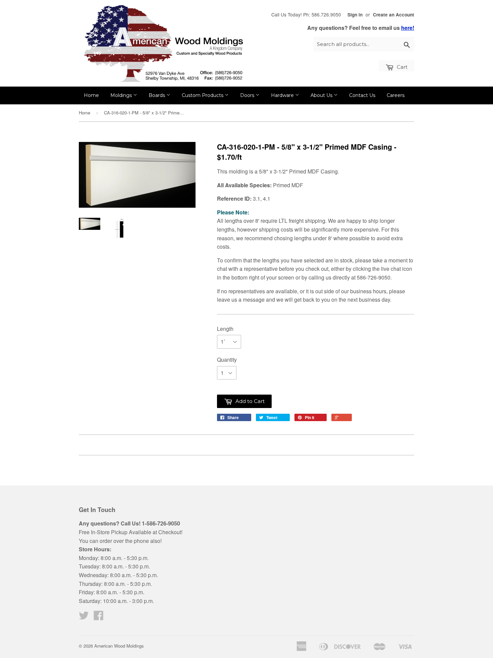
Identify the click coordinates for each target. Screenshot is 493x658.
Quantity (227, 359)
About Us (322, 95)
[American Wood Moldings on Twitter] (84, 617)
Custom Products (203, 95)
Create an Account (393, 14)
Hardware (283, 95)
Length (225, 329)
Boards (157, 95)
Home (91, 95)
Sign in (355, 14)
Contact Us (362, 95)
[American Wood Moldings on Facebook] (99, 617)
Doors (248, 95)
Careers (395, 95)
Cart (401, 67)
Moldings (121, 95)
